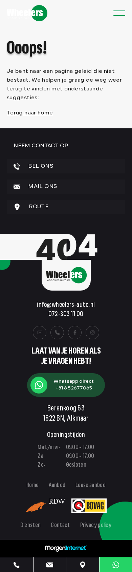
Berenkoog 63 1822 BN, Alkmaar (66, 414)
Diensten (30, 526)
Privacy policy (96, 526)
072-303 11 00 (65, 314)
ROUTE (37, 207)
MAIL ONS (42, 186)
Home (32, 486)
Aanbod (57, 486)
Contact (60, 526)
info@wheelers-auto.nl (66, 305)
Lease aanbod (90, 486)
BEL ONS (40, 166)
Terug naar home (30, 113)
